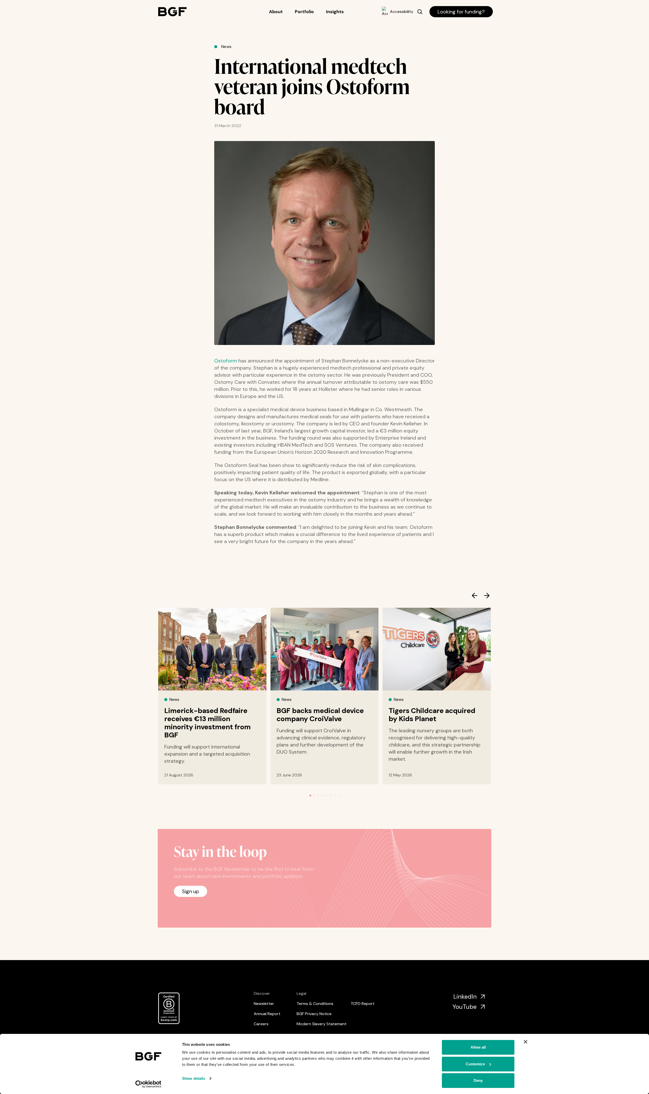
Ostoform (225, 360)
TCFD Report (362, 1003)
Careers (261, 1024)
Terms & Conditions (315, 1003)
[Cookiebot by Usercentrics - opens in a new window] (148, 1084)
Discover (262, 993)
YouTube (465, 1007)
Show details (193, 1078)
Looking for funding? (461, 11)
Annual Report (267, 1013)
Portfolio (304, 12)
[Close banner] (525, 1042)
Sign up (190, 891)
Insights (335, 12)
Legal (301, 993)
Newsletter (264, 1003)
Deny (478, 1080)
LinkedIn (465, 996)
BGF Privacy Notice (314, 1013)
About (276, 12)
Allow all (478, 1047)
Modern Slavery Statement (322, 1024)
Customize (475, 1064)
